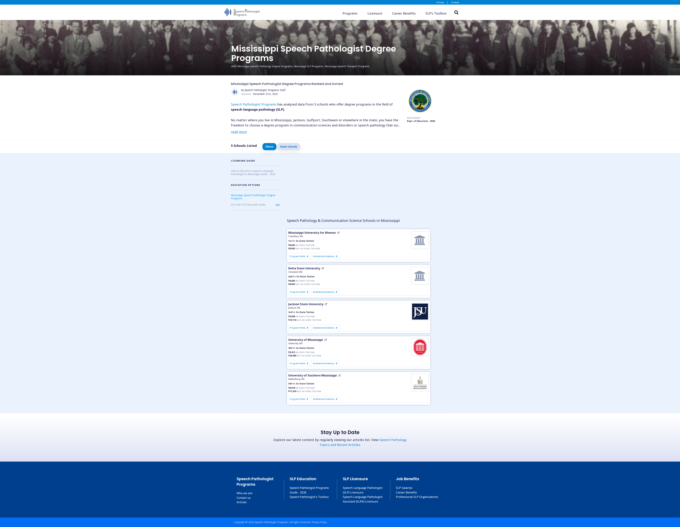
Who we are (244, 493)
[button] (436, 13)
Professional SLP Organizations (417, 497)
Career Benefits (406, 492)
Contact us (244, 498)
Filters (269, 146)
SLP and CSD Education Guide (248, 204)
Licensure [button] (374, 13)
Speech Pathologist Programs (253, 104)
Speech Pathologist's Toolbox (309, 497)
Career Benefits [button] (404, 13)
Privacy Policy (319, 522)
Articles (242, 502)
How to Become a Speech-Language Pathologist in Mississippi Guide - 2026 (253, 172)
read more (239, 132)
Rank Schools (288, 146)
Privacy (440, 2)
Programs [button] (350, 13)
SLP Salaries (404, 488)
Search (456, 12)
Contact (455, 2)
